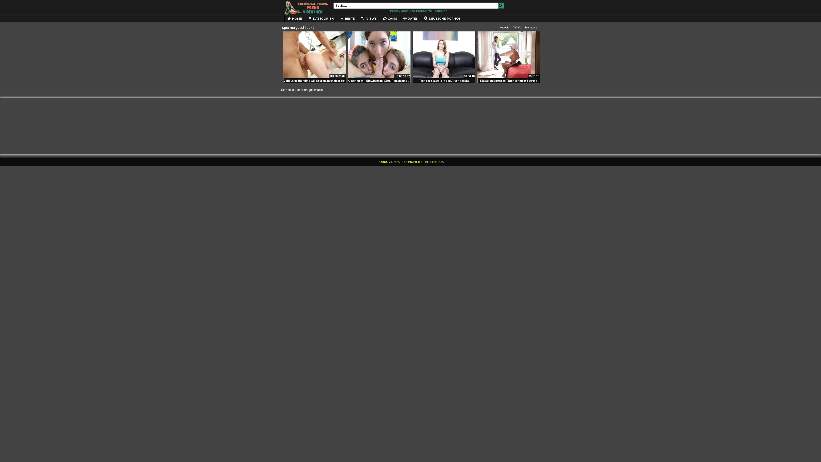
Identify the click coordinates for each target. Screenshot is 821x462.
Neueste (504, 27)
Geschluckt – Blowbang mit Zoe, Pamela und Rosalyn (383, 80)
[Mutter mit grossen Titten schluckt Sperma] (508, 54)
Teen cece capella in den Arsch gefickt (444, 80)
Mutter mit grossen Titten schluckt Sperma (508, 80)
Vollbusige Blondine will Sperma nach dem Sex (315, 80)
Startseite (287, 89)
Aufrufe (517, 27)
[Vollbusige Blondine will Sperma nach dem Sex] (314, 54)
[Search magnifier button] (501, 6)
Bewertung (530, 27)
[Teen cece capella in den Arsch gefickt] (444, 54)
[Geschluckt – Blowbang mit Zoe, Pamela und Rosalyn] (379, 54)
